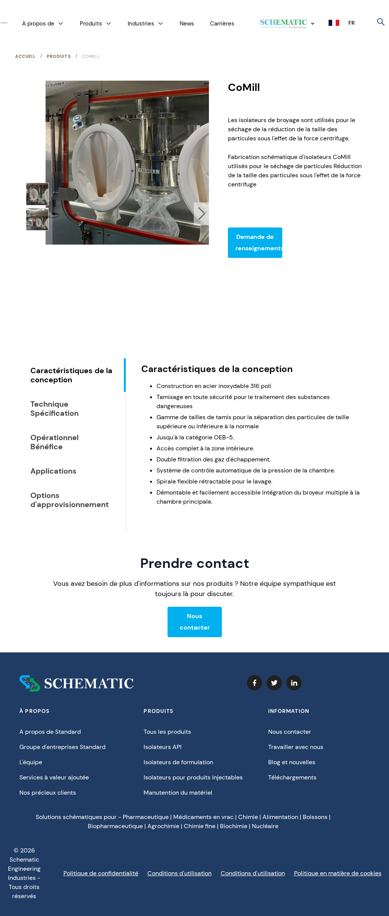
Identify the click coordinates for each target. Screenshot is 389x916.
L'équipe (30, 762)
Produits (59, 56)
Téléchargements (292, 777)
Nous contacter (195, 621)
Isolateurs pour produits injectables (193, 777)
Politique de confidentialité (100, 873)
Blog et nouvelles (291, 762)
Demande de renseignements (259, 242)
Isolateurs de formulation (178, 762)
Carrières (222, 23)
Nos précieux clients (47, 793)
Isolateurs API (163, 747)
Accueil (25, 56)
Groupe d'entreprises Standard (62, 747)
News (187, 23)
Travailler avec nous (295, 747)
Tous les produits (167, 732)
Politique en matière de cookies (337, 873)
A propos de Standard (50, 732)
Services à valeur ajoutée (54, 777)
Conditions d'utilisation (179, 873)
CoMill (91, 56)
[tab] (74, 375)
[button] (43, 24)
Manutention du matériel (178, 793)
